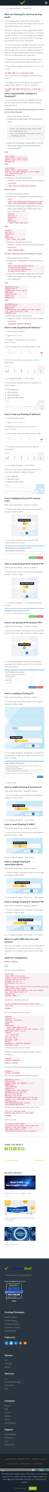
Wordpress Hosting (12, 1324)
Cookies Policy (38, 1464)
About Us (8, 1406)
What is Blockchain (11, 1245)
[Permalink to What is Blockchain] (24, 1234)
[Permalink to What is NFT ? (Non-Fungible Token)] (24, 1183)
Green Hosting (10, 1423)
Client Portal (17, 336)
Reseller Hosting (11, 1320)
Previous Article (11, 1160)
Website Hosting (11, 1317)
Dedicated (8, 1364)
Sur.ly (19, 1297)
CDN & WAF (9, 1385)
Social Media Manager (13, 1382)
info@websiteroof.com (17, 1281)
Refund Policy (10, 1445)
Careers (7, 1413)
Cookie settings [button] (20, 1488)
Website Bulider (10, 1331)
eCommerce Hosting (12, 1327)
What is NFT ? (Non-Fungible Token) (18, 1193)
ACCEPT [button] (32, 1488)
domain (34, 948)
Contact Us (9, 1438)
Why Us (7, 1419)
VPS (9, 342)
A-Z (6, 1378)
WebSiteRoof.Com (23, 1459)
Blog (6, 1409)
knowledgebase (10, 1434)
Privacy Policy (25, 1464)
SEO (6, 1389)
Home (7, 8)
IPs (23, 14)
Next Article (39, 1160)
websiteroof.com (9, 1292)
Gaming (7, 1367)
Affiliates (8, 1416)
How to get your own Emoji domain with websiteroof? (20, 1219)
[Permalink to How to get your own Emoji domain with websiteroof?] (24, 1207)
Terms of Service (12, 1464)
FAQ (6, 1441)
